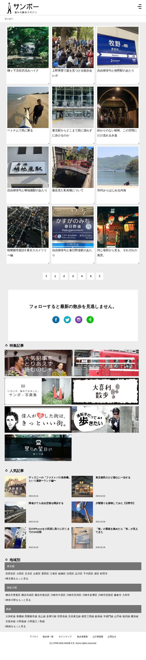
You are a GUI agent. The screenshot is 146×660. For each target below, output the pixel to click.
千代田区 (88, 573)
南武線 (126, 616)
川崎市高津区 (73, 595)
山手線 (118, 616)
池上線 (42, 616)
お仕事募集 (98, 636)
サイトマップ (65, 636)
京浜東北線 (74, 616)
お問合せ (112, 636)
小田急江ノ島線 (36, 621)
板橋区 (62, 573)
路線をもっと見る (16, 626)
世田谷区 (10, 573)
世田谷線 (62, 616)
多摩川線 (51, 616)
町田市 (104, 573)
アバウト (34, 636)
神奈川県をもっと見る (18, 599)
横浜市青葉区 (13, 595)
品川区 (78, 573)
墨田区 (45, 573)
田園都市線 (31, 616)
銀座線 (98, 616)
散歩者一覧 (48, 636)
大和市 (126, 595)
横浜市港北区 (42, 595)
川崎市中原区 (58, 595)
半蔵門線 (108, 616)
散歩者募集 (82, 636)
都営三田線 (88, 616)
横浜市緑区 (27, 595)
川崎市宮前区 (105, 595)
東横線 (20, 616)
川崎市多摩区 (89, 595)
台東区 (37, 573)
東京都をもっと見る (17, 578)
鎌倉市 (117, 595)
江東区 (53, 573)
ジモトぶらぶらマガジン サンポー (23, 8)
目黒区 (70, 573)
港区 (96, 573)
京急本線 (10, 621)
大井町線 (10, 616)
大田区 (20, 573)
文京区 (28, 573)
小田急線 (21, 621)
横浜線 (134, 616)
